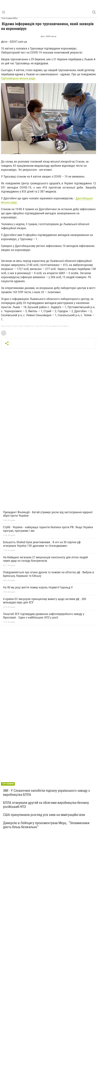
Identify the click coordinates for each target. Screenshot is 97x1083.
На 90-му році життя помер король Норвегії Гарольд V (38, 587)
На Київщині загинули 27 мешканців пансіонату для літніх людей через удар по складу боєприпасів (45, 559)
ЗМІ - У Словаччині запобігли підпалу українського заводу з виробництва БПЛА (46, 792)
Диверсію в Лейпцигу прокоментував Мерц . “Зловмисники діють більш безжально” (46, 825)
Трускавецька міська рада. (18, 78)
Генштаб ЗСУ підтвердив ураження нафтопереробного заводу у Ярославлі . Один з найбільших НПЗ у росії (43, 615)
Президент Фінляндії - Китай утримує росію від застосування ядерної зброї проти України (47, 514)
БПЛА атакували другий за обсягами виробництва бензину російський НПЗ (46, 805)
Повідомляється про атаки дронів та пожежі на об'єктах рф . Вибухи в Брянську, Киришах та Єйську (48, 574)
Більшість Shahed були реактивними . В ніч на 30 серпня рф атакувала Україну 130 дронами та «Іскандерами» (42, 543)
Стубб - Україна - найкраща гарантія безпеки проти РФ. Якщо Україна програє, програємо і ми (48, 528)
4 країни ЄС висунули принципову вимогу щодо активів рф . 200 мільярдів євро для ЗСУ (44, 600)
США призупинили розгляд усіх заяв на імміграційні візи (44, 815)
